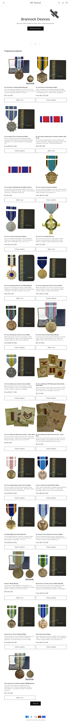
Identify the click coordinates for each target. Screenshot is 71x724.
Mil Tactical (32, 720)
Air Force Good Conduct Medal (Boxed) (47, 334)
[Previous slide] (32, 44)
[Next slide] (39, 44)
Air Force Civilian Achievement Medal (15, 236)
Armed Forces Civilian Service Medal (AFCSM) (49, 583)
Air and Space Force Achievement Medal (16, 136)
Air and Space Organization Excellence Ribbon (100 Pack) (51, 137)
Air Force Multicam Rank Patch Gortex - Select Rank (19, 434)
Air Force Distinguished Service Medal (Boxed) (18, 285)
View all (35, 703)
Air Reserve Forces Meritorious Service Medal (49, 534)
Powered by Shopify (40, 720)
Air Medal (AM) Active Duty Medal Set (15, 534)
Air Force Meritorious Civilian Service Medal (17, 384)
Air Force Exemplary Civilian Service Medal (17, 334)
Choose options (51, 100)
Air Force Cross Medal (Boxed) (45, 236)
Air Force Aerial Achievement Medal (46, 187)
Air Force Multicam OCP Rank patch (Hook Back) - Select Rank (50, 384)
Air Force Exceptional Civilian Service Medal (49, 285)
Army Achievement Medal (43, 634)
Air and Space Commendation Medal (46, 87)
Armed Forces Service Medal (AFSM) (15, 634)
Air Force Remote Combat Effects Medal (47, 485)
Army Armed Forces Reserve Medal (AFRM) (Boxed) (19, 683)
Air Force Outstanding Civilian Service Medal (17, 485)
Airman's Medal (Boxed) (11, 583)
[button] (4, 3)
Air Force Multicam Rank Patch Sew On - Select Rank (50, 435)
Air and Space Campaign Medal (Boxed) (16, 87)
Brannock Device (35, 28)
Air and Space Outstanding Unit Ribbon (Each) (18, 187)
